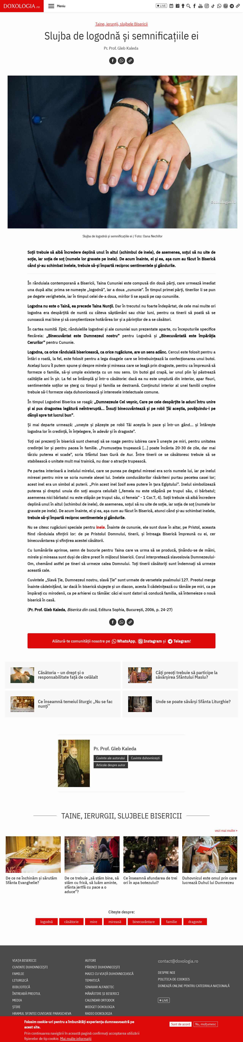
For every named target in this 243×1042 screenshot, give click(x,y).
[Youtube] (200, 5)
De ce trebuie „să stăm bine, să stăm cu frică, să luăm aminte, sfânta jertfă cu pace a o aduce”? (92, 885)
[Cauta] (188, 5)
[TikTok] (213, 5)
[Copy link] (130, 60)
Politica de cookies (174, 979)
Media (17, 1000)
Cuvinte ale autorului (110, 758)
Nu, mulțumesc (205, 1024)
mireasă (115, 921)
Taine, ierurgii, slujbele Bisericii (121, 24)
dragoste (195, 921)
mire (93, 921)
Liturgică (20, 981)
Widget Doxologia (99, 1007)
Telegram (182, 641)
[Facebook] (194, 5)
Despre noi (166, 973)
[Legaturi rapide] (238, 5)
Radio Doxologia (98, 1014)
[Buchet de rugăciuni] (183, 5)
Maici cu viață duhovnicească (109, 974)
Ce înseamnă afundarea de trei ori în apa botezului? (150, 880)
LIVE (163, 6)
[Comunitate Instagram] (225, 5)
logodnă (46, 921)
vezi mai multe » (226, 830)
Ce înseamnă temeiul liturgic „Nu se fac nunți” (75, 703)
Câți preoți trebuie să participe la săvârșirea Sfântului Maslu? (187, 674)
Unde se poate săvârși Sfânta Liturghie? (193, 701)
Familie (18, 974)
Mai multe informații (76, 1038)
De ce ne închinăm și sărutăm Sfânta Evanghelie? (31, 880)
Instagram (153, 641)
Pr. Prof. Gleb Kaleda (121, 48)
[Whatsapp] (121, 60)
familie (171, 921)
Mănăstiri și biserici (102, 994)
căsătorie (71, 921)
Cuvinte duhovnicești (145, 758)
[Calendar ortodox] (171, 5)
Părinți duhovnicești (102, 967)
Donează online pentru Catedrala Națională (194, 986)
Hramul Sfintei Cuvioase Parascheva (41, 1014)
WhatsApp (126, 641)
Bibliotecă (21, 987)
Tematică (92, 981)
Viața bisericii (24, 961)
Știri (16, 1007)
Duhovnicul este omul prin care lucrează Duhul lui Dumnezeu (209, 880)
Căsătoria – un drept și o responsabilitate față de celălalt (68, 674)
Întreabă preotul (26, 994)
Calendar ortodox (99, 1000)
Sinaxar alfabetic (99, 987)
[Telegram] (232, 5)
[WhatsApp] (219, 5)
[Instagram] (206, 5)
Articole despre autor (110, 765)
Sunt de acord (180, 1024)
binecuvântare (144, 921)
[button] (56, 5)
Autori (90, 961)
